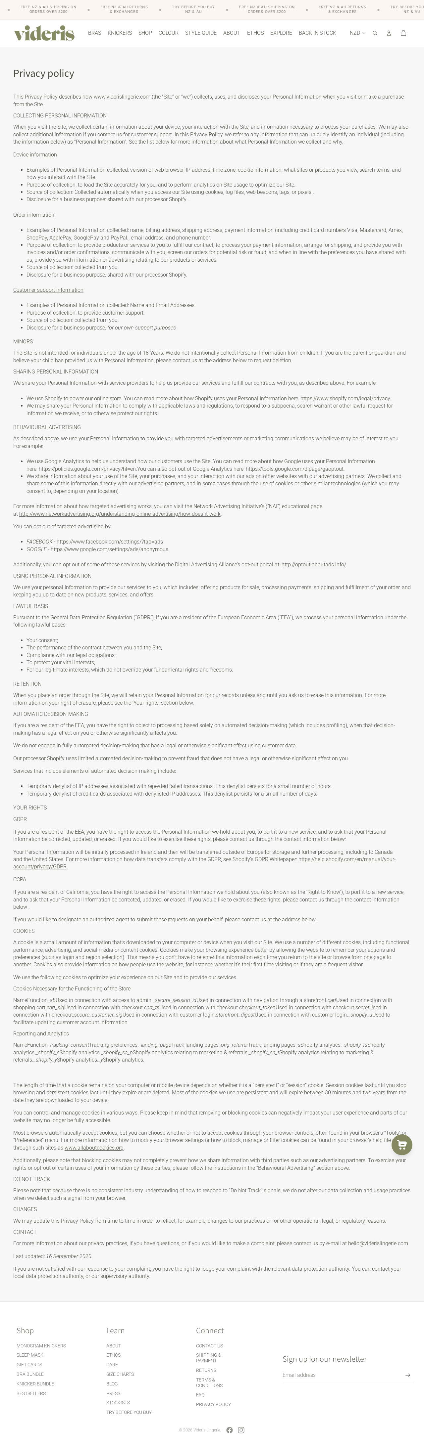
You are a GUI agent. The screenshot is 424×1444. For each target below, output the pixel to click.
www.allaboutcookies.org (94, 1148)
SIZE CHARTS (120, 1374)
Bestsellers (31, 1393)
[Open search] (375, 33)
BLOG (112, 1383)
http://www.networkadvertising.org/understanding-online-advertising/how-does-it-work (120, 514)
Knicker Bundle (35, 1383)
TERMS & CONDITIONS (209, 1382)
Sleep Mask (30, 1355)
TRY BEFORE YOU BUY (129, 1412)
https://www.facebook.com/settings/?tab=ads (110, 542)
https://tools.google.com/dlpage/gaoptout (295, 469)
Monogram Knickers (41, 1345)
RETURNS (206, 1370)
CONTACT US (209, 1345)
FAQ (200, 1394)
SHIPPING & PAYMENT (208, 1357)
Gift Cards (29, 1364)
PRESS (113, 1393)
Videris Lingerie (206, 1430)
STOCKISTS (118, 1402)
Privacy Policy (213, 1404)
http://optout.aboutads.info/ (314, 564)
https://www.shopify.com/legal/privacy (345, 398)
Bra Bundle (30, 1374)
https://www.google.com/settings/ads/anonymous (109, 549)
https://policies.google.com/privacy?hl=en (87, 469)
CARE (112, 1364)
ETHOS (113, 1355)
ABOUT (113, 1345)
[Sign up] (408, 1375)
